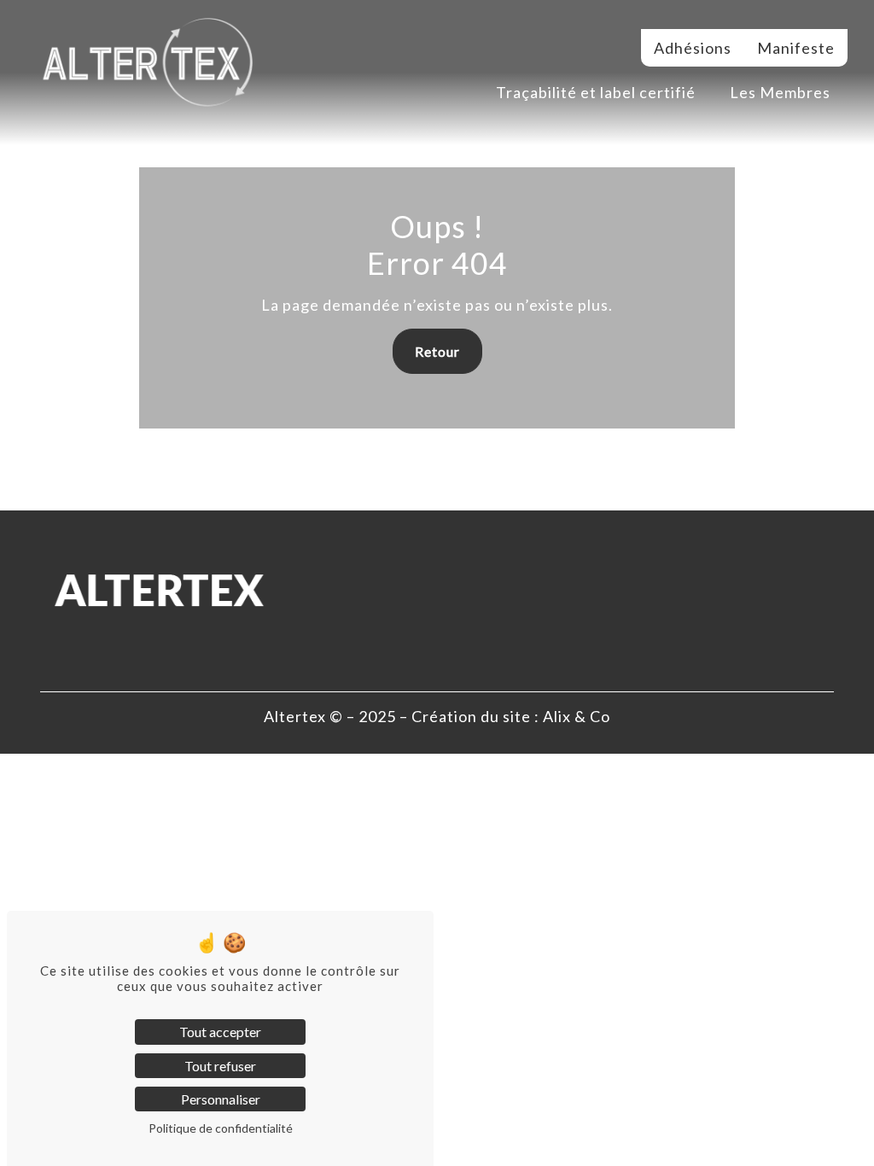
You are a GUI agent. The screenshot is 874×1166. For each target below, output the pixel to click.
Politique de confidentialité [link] (221, 1128)
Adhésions (692, 47)
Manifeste (796, 47)
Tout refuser (220, 1066)
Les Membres (780, 92)
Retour (437, 351)
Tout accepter (220, 1031)
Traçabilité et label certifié (596, 92)
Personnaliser (220, 1099)
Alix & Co (576, 716)
